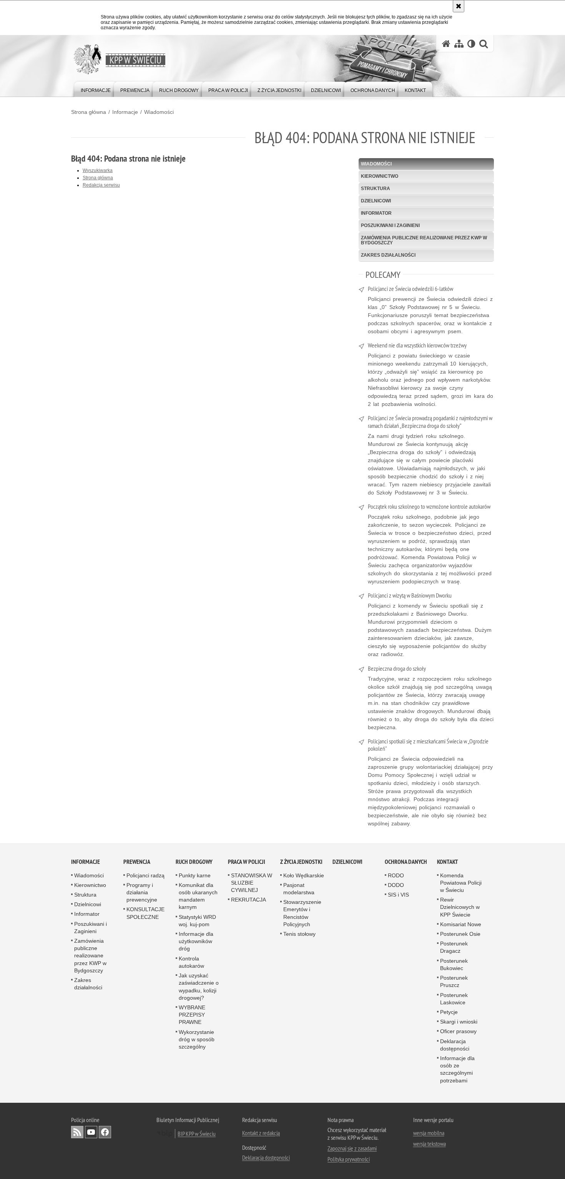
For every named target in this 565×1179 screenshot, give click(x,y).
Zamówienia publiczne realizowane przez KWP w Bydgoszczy (424, 240)
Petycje (449, 1012)
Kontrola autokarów (191, 962)
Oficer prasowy (458, 1031)
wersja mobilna (428, 1133)
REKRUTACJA (248, 900)
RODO (396, 875)
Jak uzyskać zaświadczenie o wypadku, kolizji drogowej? (199, 986)
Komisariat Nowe (460, 924)
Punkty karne (195, 875)
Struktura (375, 188)
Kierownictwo (379, 176)
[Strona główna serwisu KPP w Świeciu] (446, 43)
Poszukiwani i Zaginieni (390, 225)
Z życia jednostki (301, 862)
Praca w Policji (246, 862)
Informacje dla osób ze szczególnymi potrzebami (457, 1069)
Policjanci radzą (145, 875)
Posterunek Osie (460, 934)
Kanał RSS (77, 1132)
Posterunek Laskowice (454, 998)
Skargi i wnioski (458, 1022)
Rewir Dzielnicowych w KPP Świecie (460, 907)
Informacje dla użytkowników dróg (196, 941)
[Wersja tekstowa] (471, 43)
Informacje (125, 112)
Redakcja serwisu (101, 185)
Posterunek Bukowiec (454, 964)
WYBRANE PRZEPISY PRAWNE (192, 1014)
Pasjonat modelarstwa (298, 888)
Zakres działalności (388, 255)
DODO (396, 885)
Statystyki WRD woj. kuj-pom (197, 920)
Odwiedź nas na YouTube (91, 1132)
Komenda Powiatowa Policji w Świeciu (461, 882)
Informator (376, 213)
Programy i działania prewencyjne (141, 892)
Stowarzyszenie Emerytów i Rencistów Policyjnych (302, 913)
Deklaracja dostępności (454, 1045)
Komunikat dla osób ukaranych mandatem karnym (198, 896)
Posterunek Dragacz (454, 947)
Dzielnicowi (376, 201)
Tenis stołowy (299, 934)
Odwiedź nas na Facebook (105, 1132)
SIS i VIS (398, 895)
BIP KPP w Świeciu (197, 1133)
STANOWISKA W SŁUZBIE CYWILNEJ (251, 882)
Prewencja (136, 862)
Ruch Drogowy (194, 862)
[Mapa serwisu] (459, 43)
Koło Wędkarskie (303, 875)
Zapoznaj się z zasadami (352, 1148)
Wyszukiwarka (98, 170)
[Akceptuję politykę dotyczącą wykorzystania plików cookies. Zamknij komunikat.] (458, 6)
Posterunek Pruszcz (454, 981)
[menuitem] (95, 88)
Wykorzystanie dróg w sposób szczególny (196, 1039)
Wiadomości (159, 112)
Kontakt (447, 862)
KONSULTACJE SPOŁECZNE (145, 913)
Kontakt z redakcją (261, 1133)
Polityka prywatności (348, 1159)
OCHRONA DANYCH (406, 862)
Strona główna (88, 112)
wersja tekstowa (429, 1143)
